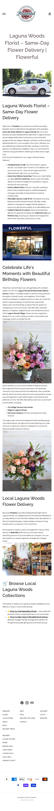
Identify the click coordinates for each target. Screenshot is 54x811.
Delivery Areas (9, 729)
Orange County (9, 760)
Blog (5, 725)
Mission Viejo (8, 746)
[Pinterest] (21, 703)
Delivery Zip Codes (27, 718)
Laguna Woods (9, 739)
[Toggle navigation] (4, 14)
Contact (23, 722)
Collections (8, 718)
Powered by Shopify (27, 800)
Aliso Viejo (7, 757)
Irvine (5, 742)
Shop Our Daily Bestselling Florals (23, 611)
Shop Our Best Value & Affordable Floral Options (29, 617)
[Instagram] (27, 703)
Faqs (22, 715)
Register (43, 718)
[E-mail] (32, 703)
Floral (5, 715)
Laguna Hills (8, 753)
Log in (42, 715)
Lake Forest (7, 750)
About (5, 722)
